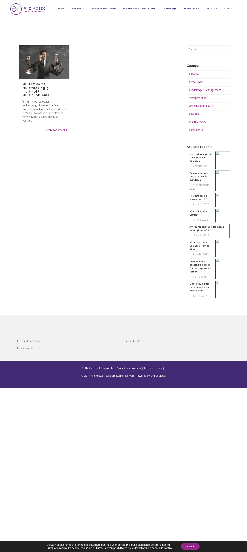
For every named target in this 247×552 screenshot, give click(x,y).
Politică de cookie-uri (128, 368)
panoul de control (162, 548)
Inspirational (196, 129)
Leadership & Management (205, 90)
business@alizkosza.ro (30, 348)
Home (109, 32)
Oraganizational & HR (201, 105)
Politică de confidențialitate (98, 368)
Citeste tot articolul (55, 130)
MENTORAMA (197, 121)
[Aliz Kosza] (27, 8)
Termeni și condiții (154, 368)
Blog (122, 32)
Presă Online (196, 82)
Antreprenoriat (197, 97)
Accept (190, 546)
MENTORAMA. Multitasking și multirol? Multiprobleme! (36, 89)
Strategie (194, 113)
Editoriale (194, 74)
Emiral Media (158, 375)
